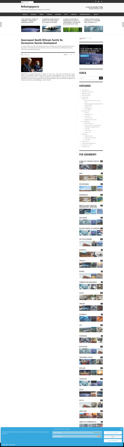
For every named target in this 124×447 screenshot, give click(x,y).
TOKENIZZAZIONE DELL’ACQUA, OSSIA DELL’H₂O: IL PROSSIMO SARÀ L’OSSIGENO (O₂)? (71, 20)
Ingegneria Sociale (86, 91)
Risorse (86, 116)
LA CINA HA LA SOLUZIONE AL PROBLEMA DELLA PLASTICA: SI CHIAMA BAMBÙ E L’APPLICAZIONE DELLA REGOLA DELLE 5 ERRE (50, 21)
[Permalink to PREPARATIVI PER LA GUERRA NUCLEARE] (85, 372)
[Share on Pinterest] (74, 54)
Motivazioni (84, 111)
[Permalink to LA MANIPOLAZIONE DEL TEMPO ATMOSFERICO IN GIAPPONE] (94, 167)
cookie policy (12, 444)
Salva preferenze (113, 440)
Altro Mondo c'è (85, 145)
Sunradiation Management (91, 127)
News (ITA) (84, 93)
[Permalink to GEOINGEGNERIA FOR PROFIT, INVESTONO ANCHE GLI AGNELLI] (100, 319)
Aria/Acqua (87, 114)
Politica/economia (89, 137)
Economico (87, 118)
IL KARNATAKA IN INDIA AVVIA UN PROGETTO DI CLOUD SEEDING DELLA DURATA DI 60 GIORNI (29, 20)
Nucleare (87, 130)
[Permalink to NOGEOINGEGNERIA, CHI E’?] (85, 254)
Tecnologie (84, 121)
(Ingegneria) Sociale (89, 119)
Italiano (26, 2)
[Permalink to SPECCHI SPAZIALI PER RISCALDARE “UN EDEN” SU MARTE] (94, 394)
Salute (86, 139)
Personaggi (87, 109)
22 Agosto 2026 (66, 24)
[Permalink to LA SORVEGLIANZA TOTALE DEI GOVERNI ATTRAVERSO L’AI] (94, 361)
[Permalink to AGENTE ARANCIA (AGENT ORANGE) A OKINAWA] (85, 297)
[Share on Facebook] (69, 54)
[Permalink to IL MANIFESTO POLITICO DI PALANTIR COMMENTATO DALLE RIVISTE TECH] (100, 361)
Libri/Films (84, 141)
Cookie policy (5, 444)
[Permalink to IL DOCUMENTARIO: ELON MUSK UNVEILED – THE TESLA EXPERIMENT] (100, 415)
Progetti (86, 107)
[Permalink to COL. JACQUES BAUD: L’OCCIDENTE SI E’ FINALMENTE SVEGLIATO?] (94, 254)
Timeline (84, 98)
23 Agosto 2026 (24, 24)
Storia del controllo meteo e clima (92, 100)
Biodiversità (87, 136)
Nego (112, 436)
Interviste (84, 97)
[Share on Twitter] (71, 54)
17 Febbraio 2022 (26, 54)
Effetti (83, 134)
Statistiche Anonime (113, 433)
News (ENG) (84, 95)
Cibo (86, 112)
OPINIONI (84, 90)
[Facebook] (95, 1)
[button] (121, 429)
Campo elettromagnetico (88, 143)
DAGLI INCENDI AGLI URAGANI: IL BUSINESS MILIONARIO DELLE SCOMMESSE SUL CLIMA (92, 20)
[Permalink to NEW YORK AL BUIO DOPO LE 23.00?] (94, 319)
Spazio (86, 132)
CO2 (86, 128)
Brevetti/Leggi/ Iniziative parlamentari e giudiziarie (88, 206)
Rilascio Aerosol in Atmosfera (91, 125)
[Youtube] (98, 1)
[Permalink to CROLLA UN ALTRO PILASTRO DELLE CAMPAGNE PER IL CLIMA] (100, 329)
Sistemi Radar (88, 123)
